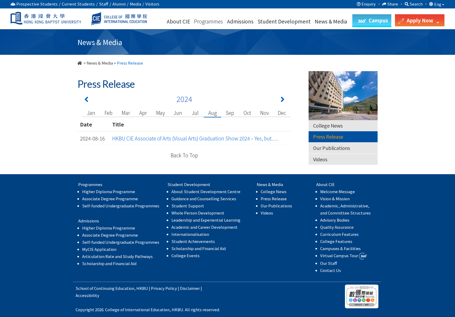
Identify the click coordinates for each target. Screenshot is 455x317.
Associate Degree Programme (110, 198)
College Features (336, 241)
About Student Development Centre (205, 191)
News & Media (100, 63)
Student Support (187, 205)
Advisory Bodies (334, 220)
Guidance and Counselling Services (203, 198)
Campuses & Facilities (340, 248)
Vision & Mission (335, 198)
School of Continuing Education (105, 288)
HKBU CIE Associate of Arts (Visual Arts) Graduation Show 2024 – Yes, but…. (195, 138)
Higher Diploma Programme (108, 191)
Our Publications (331, 147)
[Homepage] (80, 63)
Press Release (328, 136)
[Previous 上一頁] (86, 100)
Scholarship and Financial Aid (109, 263)
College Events (185, 255)
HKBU (142, 288)
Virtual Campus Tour (339, 255)
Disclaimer (190, 288)
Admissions (240, 21)
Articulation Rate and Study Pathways (117, 256)
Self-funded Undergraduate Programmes (120, 205)
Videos (320, 159)
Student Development (284, 21)
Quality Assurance (337, 227)
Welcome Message (337, 191)
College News (328, 125)
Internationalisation (190, 234)
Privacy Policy (164, 288)
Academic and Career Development (204, 227)
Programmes (209, 21)
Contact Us (330, 270)
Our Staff (328, 263)
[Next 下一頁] (282, 100)
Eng (438, 4)
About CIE (178, 21)
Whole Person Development (197, 213)
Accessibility (87, 295)
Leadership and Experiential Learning (205, 220)
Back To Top (184, 155)
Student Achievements (193, 241)
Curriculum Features (339, 234)
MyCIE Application (99, 249)
